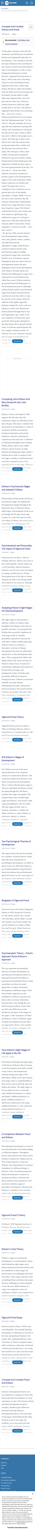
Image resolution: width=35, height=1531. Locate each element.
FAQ (2, 1468)
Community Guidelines (8, 1480)
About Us (4, 1463)
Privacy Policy (5, 1486)
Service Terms (5, 1488)
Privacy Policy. (21, 1523)
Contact (3, 1465)
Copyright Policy (6, 1477)
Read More (17, 469)
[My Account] (32, 3)
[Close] (33, 1494)
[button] (2, 3)
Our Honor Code (6, 1483)
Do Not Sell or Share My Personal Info (17, 1527)
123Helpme (4, 8)
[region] (17, 1511)
